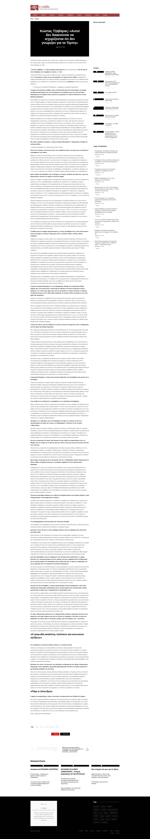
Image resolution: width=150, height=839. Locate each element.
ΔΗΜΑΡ (110, 806)
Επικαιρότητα (102, 146)
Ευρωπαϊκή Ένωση (112, 809)
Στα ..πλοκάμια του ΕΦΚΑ (110, 92)
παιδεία (97, 15)
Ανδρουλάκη (69, 460)
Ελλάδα (104, 809)
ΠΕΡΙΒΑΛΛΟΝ (113, 813)
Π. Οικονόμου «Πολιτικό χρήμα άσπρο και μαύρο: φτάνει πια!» (112, 108)
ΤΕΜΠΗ (57, 727)
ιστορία (79, 15)
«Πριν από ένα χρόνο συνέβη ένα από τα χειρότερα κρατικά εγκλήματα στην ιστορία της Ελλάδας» (40, 783)
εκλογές (54, 72)
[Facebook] (116, 2)
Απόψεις (103, 806)
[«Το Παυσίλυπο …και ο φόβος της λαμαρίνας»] (98, 124)
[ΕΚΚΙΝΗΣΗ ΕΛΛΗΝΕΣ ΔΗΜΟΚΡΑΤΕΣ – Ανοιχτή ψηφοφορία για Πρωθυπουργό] (98, 72)
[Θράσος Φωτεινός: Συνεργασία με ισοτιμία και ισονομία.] (98, 115)
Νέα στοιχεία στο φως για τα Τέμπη (104, 769)
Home (31, 18)
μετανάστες (96, 822)
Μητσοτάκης (35, 425)
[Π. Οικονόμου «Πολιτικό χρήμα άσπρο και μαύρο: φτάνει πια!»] (98, 108)
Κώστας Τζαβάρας (49, 727)
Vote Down (66, 734)
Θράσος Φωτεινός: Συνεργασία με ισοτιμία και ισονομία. (112, 116)
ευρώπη (102, 819)
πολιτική (43, 15)
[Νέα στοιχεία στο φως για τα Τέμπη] (105, 766)
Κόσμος (96, 813)
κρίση (107, 819)
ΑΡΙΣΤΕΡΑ (96, 806)
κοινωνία (52, 15)
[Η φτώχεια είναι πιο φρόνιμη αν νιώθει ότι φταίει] (98, 99)
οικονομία (60, 15)
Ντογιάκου (41, 377)
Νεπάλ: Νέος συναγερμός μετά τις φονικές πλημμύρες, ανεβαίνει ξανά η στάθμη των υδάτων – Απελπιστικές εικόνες (106, 242)
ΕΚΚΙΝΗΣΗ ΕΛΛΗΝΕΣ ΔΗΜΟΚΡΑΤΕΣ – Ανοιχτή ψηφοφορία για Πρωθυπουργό (112, 73)
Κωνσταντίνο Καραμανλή (60, 564)
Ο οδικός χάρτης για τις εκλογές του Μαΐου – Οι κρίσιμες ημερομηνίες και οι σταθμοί (46, 749)
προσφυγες (104, 822)
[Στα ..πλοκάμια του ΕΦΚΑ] (98, 92)
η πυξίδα (35, 15)
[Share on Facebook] (50, 740)
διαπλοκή (115, 816)
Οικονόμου (44, 421)
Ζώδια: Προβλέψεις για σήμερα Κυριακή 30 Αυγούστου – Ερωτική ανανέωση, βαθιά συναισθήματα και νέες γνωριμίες (106, 210)
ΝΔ (100, 813)
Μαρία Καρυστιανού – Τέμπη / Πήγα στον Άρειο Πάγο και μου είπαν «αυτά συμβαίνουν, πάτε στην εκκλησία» (100, 775)
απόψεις (105, 15)
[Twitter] (118, 2)
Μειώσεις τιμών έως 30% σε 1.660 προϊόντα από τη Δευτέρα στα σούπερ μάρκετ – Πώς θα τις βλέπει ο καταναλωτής (107, 189)
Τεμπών (65, 77)
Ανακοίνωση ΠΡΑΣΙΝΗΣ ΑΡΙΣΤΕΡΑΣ (44, 769)
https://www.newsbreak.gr (42, 713)
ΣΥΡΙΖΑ (96, 816)
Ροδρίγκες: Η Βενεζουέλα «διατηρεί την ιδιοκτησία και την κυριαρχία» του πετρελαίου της (106, 232)
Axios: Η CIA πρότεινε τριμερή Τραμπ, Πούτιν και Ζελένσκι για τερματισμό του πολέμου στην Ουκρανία (107, 221)
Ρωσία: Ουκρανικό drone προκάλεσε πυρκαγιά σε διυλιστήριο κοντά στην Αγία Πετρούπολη (105, 199)
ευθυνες (42, 727)
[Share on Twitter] (55, 740)
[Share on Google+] (59, 740)
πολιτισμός (88, 15)
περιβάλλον (70, 15)
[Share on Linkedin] (68, 740)
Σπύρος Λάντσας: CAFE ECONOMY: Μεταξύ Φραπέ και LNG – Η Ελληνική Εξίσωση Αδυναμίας (112, 83)
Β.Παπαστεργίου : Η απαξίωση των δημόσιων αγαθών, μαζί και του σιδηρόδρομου (39, 775)
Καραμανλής (75, 142)
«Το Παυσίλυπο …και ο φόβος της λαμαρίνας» (111, 124)
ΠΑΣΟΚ (106, 813)
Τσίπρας (102, 816)
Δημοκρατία (97, 809)
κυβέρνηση (114, 819)
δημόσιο (108, 816)
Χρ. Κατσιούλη (47, 182)
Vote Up (56, 734)
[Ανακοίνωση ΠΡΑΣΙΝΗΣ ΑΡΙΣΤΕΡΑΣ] (44, 766)
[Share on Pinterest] (63, 740)
